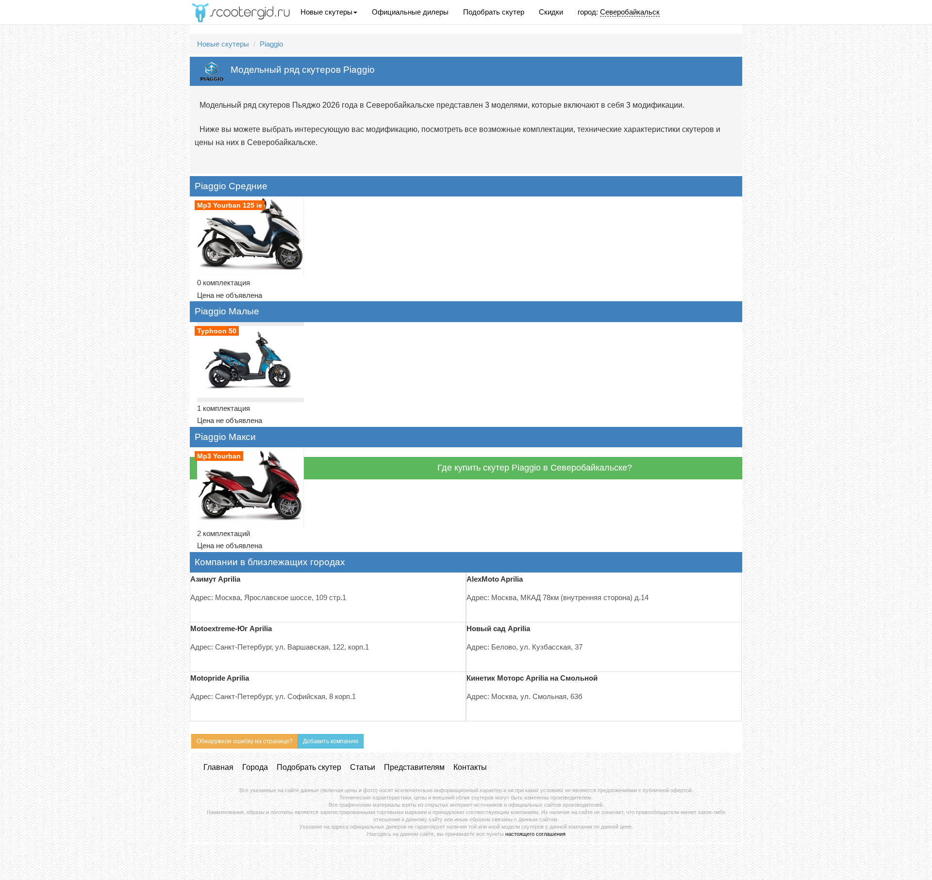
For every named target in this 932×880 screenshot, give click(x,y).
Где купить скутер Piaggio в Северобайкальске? (534, 468)
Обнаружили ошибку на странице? (245, 741)
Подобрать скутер (493, 12)
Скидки (551, 12)
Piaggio (271, 44)
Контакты (470, 767)
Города (255, 767)
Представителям (414, 767)
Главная (218, 767)
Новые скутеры (326, 12)
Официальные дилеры (410, 12)
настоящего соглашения (535, 834)
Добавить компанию (330, 741)
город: (619, 12)
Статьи (362, 767)
